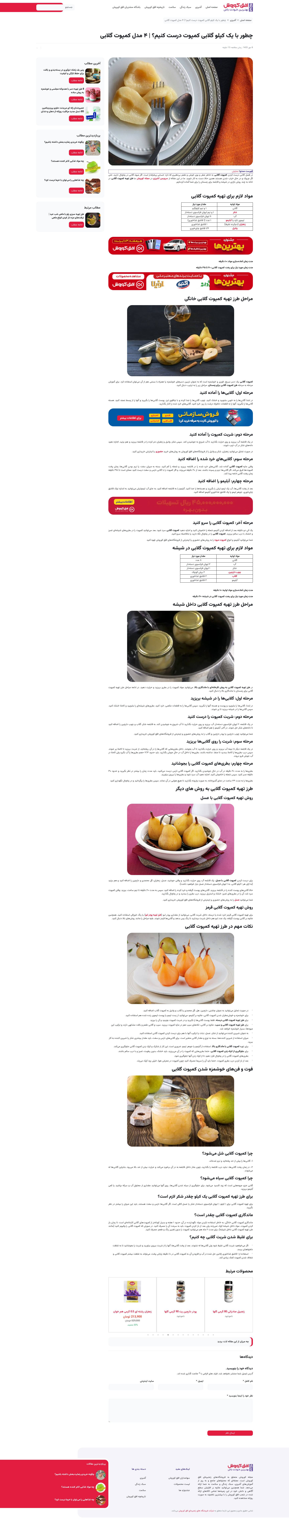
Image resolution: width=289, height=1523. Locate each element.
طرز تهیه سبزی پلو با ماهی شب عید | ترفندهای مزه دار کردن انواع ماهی (66, 216)
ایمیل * (199, 1381)
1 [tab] (148, 1335)
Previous (255, 1305)
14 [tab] (213, 1335)
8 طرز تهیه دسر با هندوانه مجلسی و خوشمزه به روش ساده (62, 90)
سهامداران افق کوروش (179, 1478)
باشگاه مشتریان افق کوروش (126, 7)
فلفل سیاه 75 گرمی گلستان (229, 1312)
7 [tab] (178, 1335)
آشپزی (198, 7)
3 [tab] (158, 1335)
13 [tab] (208, 1335)
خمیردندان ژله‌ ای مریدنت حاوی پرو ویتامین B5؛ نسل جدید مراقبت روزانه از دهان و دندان (62, 110)
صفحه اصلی (212, 7)
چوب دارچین (234, 572)
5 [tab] (168, 1335)
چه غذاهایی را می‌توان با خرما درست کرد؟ (64, 180)
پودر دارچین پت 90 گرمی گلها (132, 1312)
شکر (235, 212)
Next (106, 1305)
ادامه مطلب (76, 80)
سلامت (172, 7)
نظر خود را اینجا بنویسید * (240, 1396)
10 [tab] (193, 1335)
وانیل (234, 228)
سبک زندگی (185, 7)
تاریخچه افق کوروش (154, 7)
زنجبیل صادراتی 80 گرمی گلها (181, 1312)
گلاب (234, 576)
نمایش (235, 171)
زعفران (242, 224)
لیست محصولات (182, 1484)
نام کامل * (248, 1381)
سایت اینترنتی (147, 1381)
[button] (37, 47)
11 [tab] (198, 1335)
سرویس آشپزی (160, 178)
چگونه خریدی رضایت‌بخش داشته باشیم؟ (64, 142)
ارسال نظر (230, 1433)
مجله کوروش (143, 178)
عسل (237, 900)
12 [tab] (203, 1335)
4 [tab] (163, 1335)
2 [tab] (153, 1335)
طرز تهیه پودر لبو (153, 915)
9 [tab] (188, 1335)
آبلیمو (229, 220)
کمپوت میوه (220, 540)
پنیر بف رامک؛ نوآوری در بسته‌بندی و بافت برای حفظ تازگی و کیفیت (63, 71)
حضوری (160, 452)
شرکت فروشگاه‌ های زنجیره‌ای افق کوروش (196, 1510)
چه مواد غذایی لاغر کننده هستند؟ (67, 161)
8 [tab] (183, 1335)
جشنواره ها (184, 1490)
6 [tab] (173, 1335)
